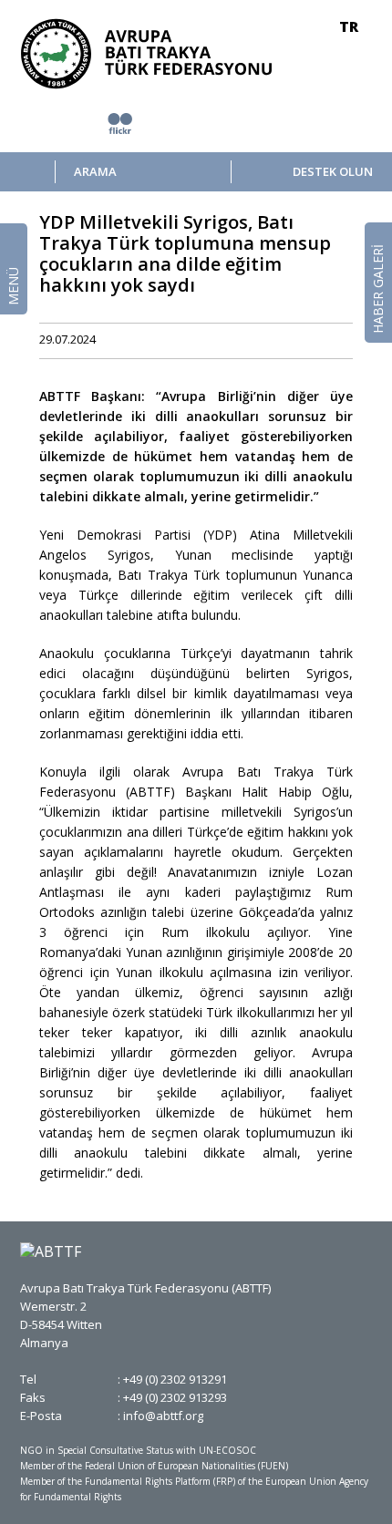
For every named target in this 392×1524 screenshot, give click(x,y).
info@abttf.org (163, 1415)
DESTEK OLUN (332, 172)
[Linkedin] (290, 341)
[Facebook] (237, 341)
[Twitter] (263, 341)
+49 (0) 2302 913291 (175, 1379)
